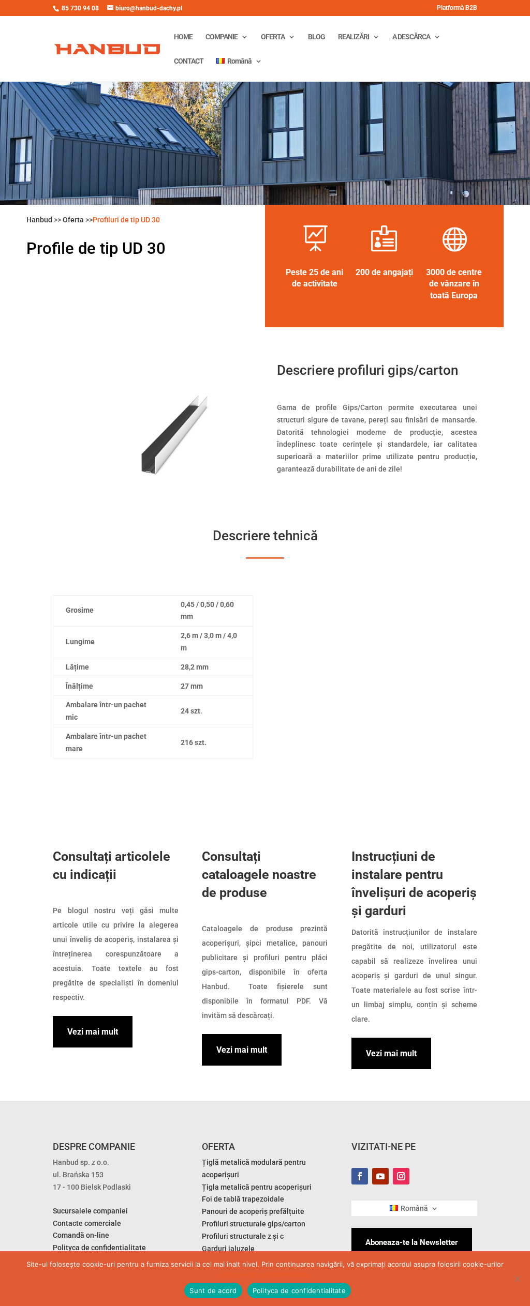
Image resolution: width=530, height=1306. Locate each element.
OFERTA (273, 37)
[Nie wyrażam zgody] (517, 1278)
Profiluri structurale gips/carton (253, 1224)
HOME (183, 37)
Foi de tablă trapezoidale (243, 1199)
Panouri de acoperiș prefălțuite (253, 1211)
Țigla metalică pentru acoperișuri (257, 1187)
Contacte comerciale (87, 1223)
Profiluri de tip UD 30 (126, 220)
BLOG (316, 37)
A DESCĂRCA (411, 37)
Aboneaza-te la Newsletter (411, 1242)
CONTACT (188, 61)
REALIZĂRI (353, 37)
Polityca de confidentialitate (265, 1274)
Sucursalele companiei (90, 1211)
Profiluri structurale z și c (243, 1236)
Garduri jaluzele (228, 1248)
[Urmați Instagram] (401, 1176)
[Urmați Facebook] (359, 1176)
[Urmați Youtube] (380, 1176)
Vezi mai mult (92, 1032)
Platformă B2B (457, 8)
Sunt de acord (213, 1290)
